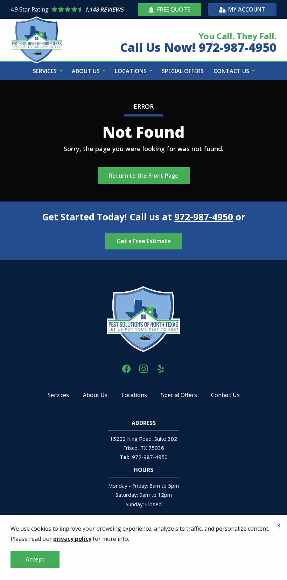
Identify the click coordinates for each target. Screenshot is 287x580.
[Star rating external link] (73, 10)
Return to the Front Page (143, 175)
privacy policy (72, 539)
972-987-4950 (203, 217)
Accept (35, 559)
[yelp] (160, 368)
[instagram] (143, 368)
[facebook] (126, 368)
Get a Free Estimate (144, 241)
